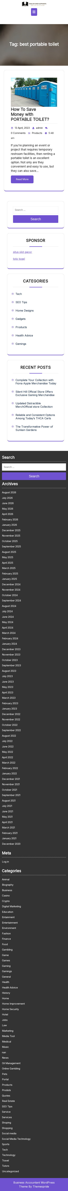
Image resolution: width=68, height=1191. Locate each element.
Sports (5, 1144)
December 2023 (11, 649)
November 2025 (11, 535)
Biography (7, 884)
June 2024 (8, 616)
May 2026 (7, 508)
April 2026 (7, 514)
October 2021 (9, 789)
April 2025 (7, 562)
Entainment (8, 917)
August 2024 (9, 606)
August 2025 (9, 552)
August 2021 (9, 800)
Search (36, 219)
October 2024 (10, 595)
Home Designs (25, 310)
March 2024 (9, 633)
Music (5, 1046)
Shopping (7, 1128)
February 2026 (10, 519)
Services (7, 1117)
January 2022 (9, 773)
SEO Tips (21, 302)
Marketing (7, 1030)
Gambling (7, 949)
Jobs (5, 1020)
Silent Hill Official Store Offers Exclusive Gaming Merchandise (35, 393)
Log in (5, 861)
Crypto (6, 901)
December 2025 (11, 530)
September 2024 (11, 600)
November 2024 (11, 589)
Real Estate (8, 1101)
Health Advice (24, 335)
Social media (9, 1133)
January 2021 (9, 838)
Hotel (5, 1014)
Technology (8, 1155)
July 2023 (7, 676)
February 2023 (10, 703)
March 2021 (8, 827)
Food (5, 944)
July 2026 (7, 497)
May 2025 (7, 557)
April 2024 (7, 627)
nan (4, 1052)
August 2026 (9, 492)
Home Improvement (13, 1003)
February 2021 (9, 833)
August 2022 (9, 735)
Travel (5, 1160)
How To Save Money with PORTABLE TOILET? (30, 114)
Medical (6, 1041)
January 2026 (9, 524)
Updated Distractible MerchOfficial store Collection (34, 405)
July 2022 (7, 741)
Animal (5, 879)
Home (5, 998)
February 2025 (10, 573)
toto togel (19, 258)
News (5, 1057)
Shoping (6, 1122)
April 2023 (7, 692)
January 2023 (9, 708)
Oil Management (11, 1063)
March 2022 (8, 762)
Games (6, 960)
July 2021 (7, 805)
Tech (19, 294)
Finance (6, 938)
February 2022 (10, 768)
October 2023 (10, 660)
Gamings (21, 343)
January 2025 (9, 578)
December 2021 (11, 779)
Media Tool (8, 1036)
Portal (5, 1079)
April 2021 (7, 822)
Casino (6, 895)
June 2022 (8, 746)
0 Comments (18, 133)
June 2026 (8, 503)
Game (5, 955)
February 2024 (10, 638)
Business (7, 890)
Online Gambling (11, 1068)
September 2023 (11, 665)
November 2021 (11, 784)
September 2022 (11, 730)
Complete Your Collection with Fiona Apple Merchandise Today (36, 381)
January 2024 (9, 643)
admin (39, 127)
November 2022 (11, 719)
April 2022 (7, 757)
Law (4, 1025)
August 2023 (9, 670)
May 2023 (7, 687)
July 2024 (7, 611)
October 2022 (9, 724)
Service (6, 1111)
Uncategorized (10, 1171)
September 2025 (11, 546)
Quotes (6, 1095)
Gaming (6, 965)
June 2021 (7, 811)
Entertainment (10, 922)
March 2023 (9, 697)
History (6, 992)
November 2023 (11, 654)
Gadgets (21, 318)
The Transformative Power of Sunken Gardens (34, 428)
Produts (6, 1090)
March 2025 (9, 568)
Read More (22, 179)
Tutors (5, 1165)
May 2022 (7, 751)
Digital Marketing (11, 906)
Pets (4, 1074)
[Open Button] (34, 12)
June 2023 (8, 681)
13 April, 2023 (22, 127)
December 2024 (11, 584)
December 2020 (11, 843)
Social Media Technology (16, 1138)
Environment (9, 928)
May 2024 (7, 622)
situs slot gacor (22, 252)
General (6, 976)
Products (37, 133)
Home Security (10, 1009)
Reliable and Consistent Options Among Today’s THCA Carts (35, 416)
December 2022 (11, 714)
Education (7, 911)
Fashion (6, 933)
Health (5, 982)
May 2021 (7, 816)
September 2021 (11, 795)
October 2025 (10, 541)
